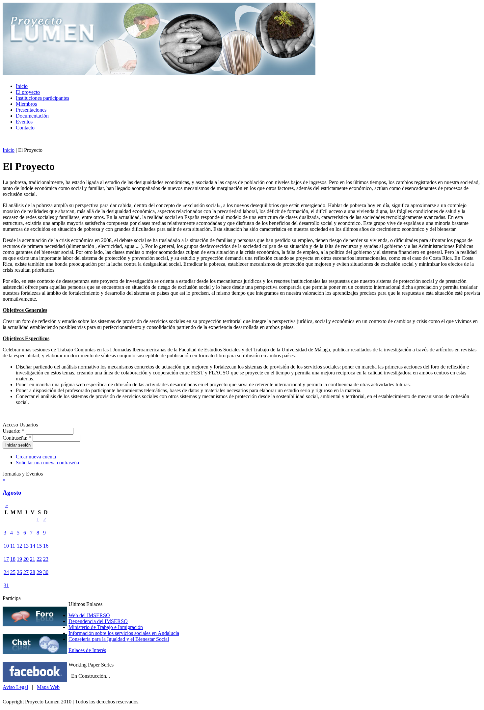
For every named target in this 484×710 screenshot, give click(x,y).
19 (19, 559)
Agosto (12, 492)
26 (19, 572)
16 (45, 546)
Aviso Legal (15, 687)
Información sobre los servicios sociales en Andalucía (123, 633)
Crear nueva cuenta (36, 456)
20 (26, 559)
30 (45, 572)
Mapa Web (48, 687)
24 (6, 572)
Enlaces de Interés (87, 650)
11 (12, 546)
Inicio (8, 150)
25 (12, 572)
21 (32, 559)
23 (45, 559)
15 (39, 546)
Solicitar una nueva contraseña (47, 462)
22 (39, 559)
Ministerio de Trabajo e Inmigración (105, 627)
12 (19, 546)
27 (26, 572)
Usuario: (13, 431)
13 (26, 546)
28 (32, 572)
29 (39, 572)
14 (32, 546)
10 (6, 546)
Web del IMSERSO (89, 615)
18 (12, 559)
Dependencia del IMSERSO (98, 621)
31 (6, 585)
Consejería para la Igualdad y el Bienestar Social (118, 639)
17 (6, 559)
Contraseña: (17, 438)
